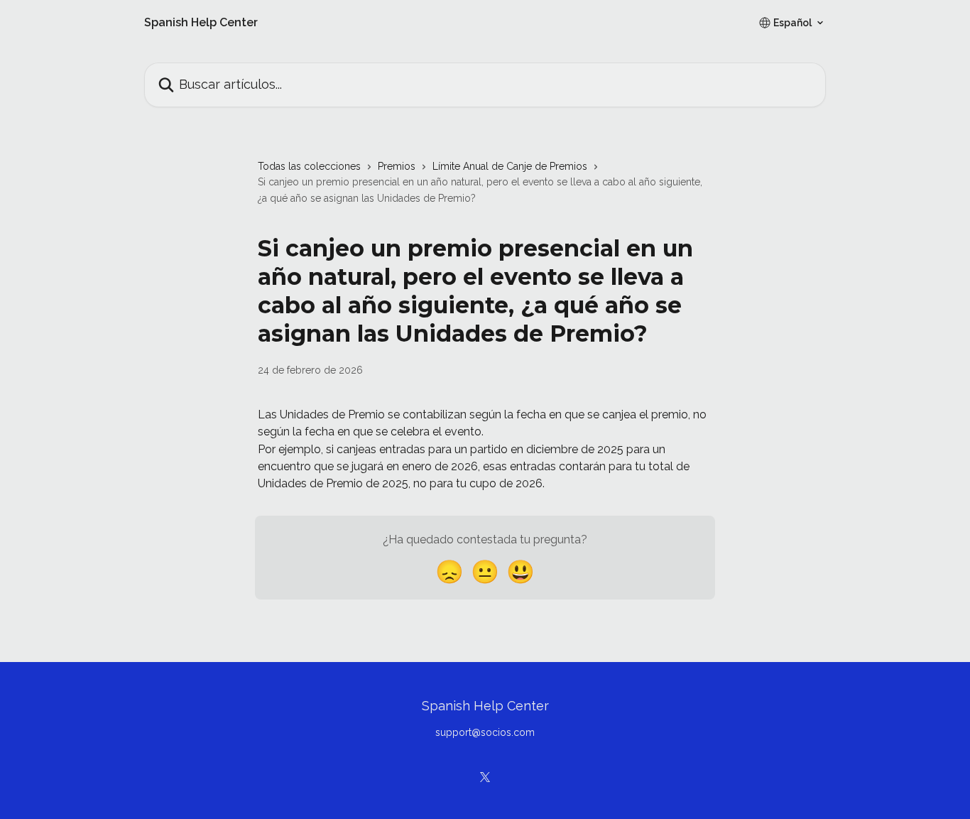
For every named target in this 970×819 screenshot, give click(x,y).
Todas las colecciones (309, 166)
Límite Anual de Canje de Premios (509, 166)
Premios (396, 166)
